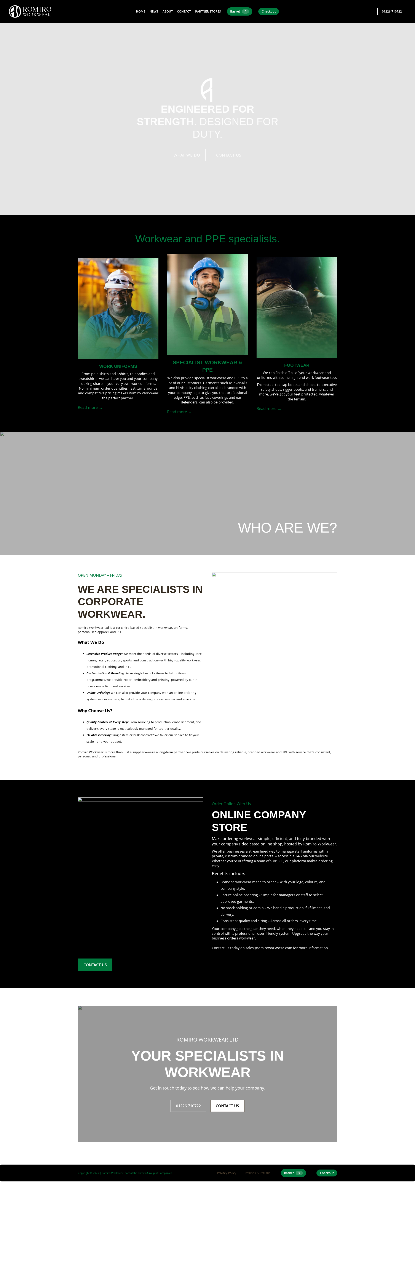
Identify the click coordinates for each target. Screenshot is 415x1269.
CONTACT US (228, 155)
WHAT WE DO (187, 155)
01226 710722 (392, 11)
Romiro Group (146, 1173)
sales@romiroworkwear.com (269, 948)
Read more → (90, 407)
